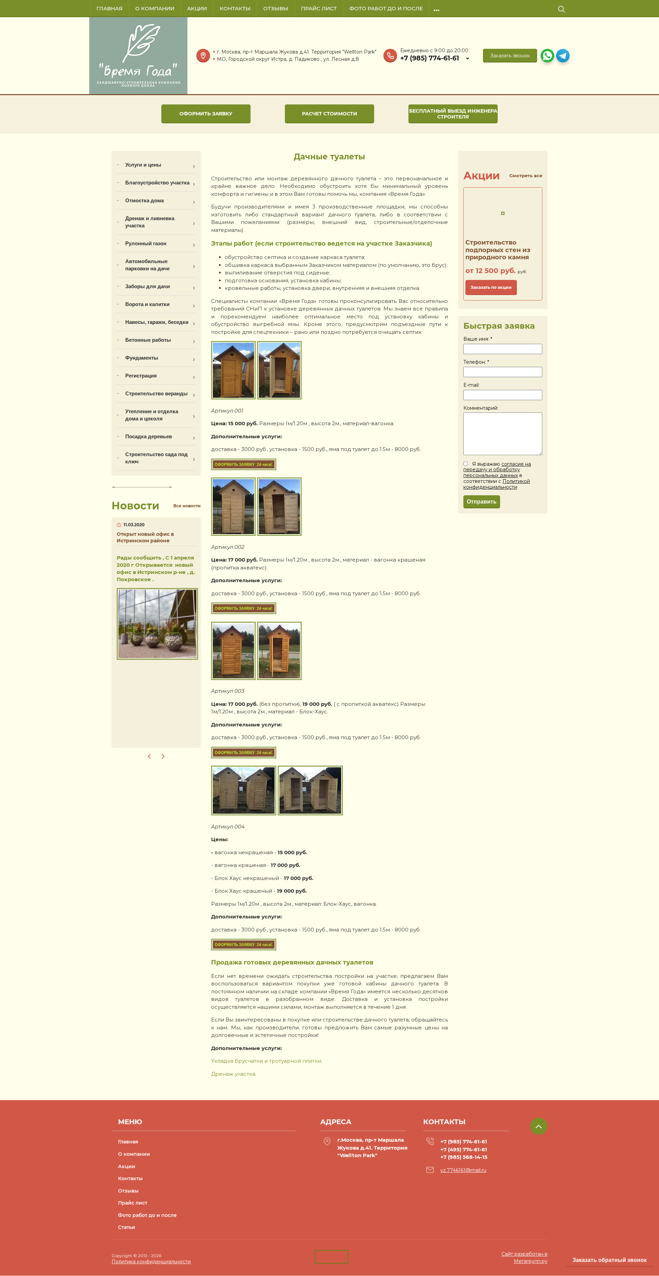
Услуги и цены (143, 165)
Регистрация (141, 376)
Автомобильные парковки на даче (147, 264)
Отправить (482, 502)
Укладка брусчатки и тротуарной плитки (266, 1061)
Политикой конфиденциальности (496, 484)
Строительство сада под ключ (156, 457)
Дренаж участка (233, 1074)
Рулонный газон (145, 243)
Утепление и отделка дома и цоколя (151, 414)
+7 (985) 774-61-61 (429, 58)
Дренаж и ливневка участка (149, 221)
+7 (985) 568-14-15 (463, 1157)
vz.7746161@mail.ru (463, 1170)
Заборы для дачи (147, 286)
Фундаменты (141, 358)
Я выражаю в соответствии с (497, 475)
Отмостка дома (144, 200)
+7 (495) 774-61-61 (463, 1149)
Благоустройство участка (157, 182)
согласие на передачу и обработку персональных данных (497, 470)
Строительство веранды (156, 393)
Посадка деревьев (148, 436)
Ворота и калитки (147, 304)
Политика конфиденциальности (151, 1261)
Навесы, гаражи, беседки (156, 322)
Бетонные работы (148, 340)
